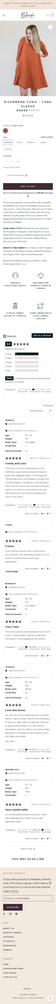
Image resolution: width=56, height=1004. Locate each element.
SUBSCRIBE (28, 529)
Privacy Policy (8, 524)
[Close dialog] (53, 468)
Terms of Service (20, 524)
